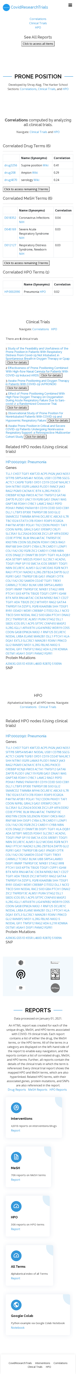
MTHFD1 (43, 602)
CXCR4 (39, 598)
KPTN (26, 594)
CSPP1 (54, 594)
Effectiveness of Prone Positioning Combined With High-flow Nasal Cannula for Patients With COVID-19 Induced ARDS (37, 371)
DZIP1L (27, 606)
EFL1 (24, 623)
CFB (31, 521)
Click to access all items (38, 44)
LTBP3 (18, 512)
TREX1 (56, 581)
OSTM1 (11, 653)
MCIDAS (48, 568)
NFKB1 (44, 589)
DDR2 (65, 534)
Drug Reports (17, 1090)
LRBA (20, 636)
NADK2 (28, 572)
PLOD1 (45, 487)
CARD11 (51, 546)
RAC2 (35, 615)
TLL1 (9, 474)
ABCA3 (58, 517)
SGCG (65, 478)
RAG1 (51, 504)
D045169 (10, 229)
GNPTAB (12, 504)
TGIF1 (25, 474)
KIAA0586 (45, 606)
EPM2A (27, 632)
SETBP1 (17, 559)
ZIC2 (45, 534)
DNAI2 (66, 615)
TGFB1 (29, 482)
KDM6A (63, 649)
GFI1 (19, 649)
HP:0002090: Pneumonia (26, 462)
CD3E (9, 538)
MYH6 (36, 517)
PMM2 (20, 508)
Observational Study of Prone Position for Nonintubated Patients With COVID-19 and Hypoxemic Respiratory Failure (34, 417)
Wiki (45, 165)
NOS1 (66, 474)
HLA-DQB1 (63, 555)
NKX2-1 (37, 632)
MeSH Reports (37, 1090)
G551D (21, 664)
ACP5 (44, 474)
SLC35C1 (49, 559)
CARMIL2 (12, 585)
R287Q (47, 664)
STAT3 (23, 521)
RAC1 (57, 598)
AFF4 (57, 534)
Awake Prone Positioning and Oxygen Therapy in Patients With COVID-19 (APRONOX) (37, 382)
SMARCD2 (13, 517)
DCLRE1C (46, 517)
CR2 (21, 551)
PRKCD (62, 641)
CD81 (65, 508)
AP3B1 (21, 525)
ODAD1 (18, 611)
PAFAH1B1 (32, 508)
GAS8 (18, 632)
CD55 (66, 628)
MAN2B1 (40, 636)
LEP (51, 534)
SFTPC (39, 623)
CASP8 (19, 482)
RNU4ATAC (38, 538)
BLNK (33, 585)
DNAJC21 (19, 555)
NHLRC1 (64, 482)
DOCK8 (37, 534)
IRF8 (61, 589)
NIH (21, 222)
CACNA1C (29, 491)
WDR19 (57, 628)
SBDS (10, 623)
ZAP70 (10, 499)
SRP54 (19, 478)
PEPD (58, 504)
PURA (42, 619)
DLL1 (9, 512)
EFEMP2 (46, 529)
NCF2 (65, 611)
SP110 (26, 564)
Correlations (38, 19)
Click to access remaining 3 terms (26, 189)
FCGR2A (58, 521)
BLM (26, 538)
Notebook (18, 1328)
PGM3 (17, 491)
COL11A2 (12, 551)
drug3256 (10, 165)
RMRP (18, 589)
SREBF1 (53, 564)
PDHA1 (11, 508)
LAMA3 (35, 487)
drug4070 (10, 180)
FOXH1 (23, 504)
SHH (9, 487)
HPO (38, 27)
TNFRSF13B (40, 512)
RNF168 (11, 546)
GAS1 (47, 499)
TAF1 (63, 525)
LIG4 (39, 628)
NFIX (15, 598)
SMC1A (36, 564)
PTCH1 (18, 572)
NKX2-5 (55, 645)
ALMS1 (31, 568)
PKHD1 (55, 525)
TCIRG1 (23, 585)
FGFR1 (10, 576)
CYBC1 (32, 504)
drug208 (10, 173)
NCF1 (64, 568)
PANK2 (39, 653)
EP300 (27, 512)
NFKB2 (49, 598)
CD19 (46, 482)
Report (15, 1130)
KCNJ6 (21, 495)
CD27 (64, 598)
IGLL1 (18, 628)
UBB (40, 585)
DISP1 (27, 546)
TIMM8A (26, 517)
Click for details (17, 362)
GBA (48, 615)
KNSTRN (12, 542)
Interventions (21, 1118)
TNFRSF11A (14, 606)
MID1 (28, 645)
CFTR (60, 576)
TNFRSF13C (53, 538)
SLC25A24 (25, 534)
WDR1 (28, 611)
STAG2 (53, 589)
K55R (29, 664)
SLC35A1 (12, 534)
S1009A (57, 664)
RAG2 (9, 491)
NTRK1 (17, 487)
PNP (18, 564)
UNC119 (30, 499)
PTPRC (18, 538)
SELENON (34, 542)
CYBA (36, 546)
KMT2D (35, 474)
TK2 (38, 525)
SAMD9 (29, 581)
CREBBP (11, 495)
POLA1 (30, 525)
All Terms (18, 1266)
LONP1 (62, 546)
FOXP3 (48, 521)
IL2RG (46, 491)
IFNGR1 (51, 576)
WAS (63, 499)
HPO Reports (58, 1090)
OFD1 (38, 482)
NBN (60, 551)
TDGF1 (10, 564)
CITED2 (49, 611)
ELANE (29, 636)
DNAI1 (55, 499)
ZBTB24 (48, 572)
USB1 (48, 478)
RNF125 (48, 632)
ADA (9, 559)
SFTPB (10, 478)
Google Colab (22, 1316)
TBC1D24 (12, 521)
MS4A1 (29, 478)
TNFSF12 (50, 495)
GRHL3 (29, 529)
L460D (38, 664)
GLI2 (57, 512)
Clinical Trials (38, 23)
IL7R (66, 517)
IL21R (53, 649)
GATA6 (61, 495)
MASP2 (61, 623)
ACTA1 (39, 495)
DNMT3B (32, 555)
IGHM (62, 594)
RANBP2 (18, 645)
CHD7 (17, 474)
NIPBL (19, 529)
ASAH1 (21, 653)
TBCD (10, 615)
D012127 (10, 245)
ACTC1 (10, 482)
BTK (39, 491)
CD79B (57, 478)
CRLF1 (56, 529)
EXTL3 (18, 641)
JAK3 (59, 474)
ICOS (9, 555)
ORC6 (54, 542)
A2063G (11, 664)
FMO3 (30, 495)
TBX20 (35, 594)
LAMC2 (42, 504)
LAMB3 (58, 585)
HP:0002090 (12, 292)
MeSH (15, 1168)
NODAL (39, 478)
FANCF (54, 487)
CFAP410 (50, 623)
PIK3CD (55, 491)
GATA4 (61, 602)
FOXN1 (52, 641)
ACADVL (60, 559)
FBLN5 (45, 645)
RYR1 (9, 611)
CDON (45, 525)
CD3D (52, 508)
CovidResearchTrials (20, 1363)
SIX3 (59, 508)
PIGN (52, 474)
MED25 (28, 559)
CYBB (53, 551)
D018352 (10, 218)
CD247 (54, 482)
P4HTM (11, 525)
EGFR (26, 487)
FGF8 (39, 499)
